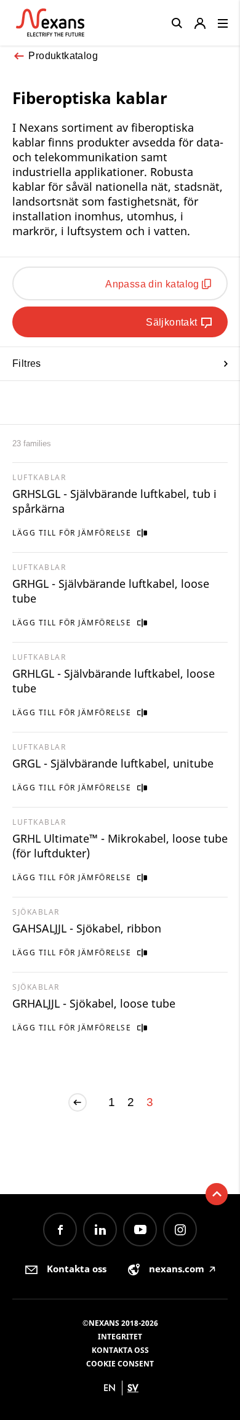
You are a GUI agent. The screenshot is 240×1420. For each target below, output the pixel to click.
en (109, 1388)
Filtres (26, 363)
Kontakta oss (120, 1350)
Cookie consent (120, 1363)
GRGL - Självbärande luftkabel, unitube (113, 763)
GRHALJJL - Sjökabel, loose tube (93, 1003)
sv (132, 1388)
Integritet (120, 1336)
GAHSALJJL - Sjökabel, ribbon (86, 928)
